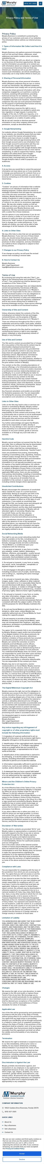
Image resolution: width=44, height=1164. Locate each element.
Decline (22, 1159)
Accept (22, 1153)
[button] (40, 3)
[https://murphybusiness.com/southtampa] (20, 1095)
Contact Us (9, 1132)
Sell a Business (10, 1129)
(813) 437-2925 (30, 3)
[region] (22, 1149)
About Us (8, 1122)
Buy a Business (10, 1125)
